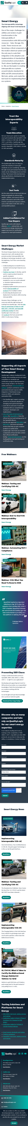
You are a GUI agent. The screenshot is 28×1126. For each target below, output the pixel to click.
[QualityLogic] (8, 2)
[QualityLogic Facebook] (19, 1054)
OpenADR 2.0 (14, 416)
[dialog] (14, 1117)
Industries (8, 106)
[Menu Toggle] (20, 2)
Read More (6, 854)
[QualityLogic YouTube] (25, 1054)
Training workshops (9, 1034)
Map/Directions (6, 1067)
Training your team (9, 272)
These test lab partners (15, 437)
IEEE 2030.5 (20, 422)
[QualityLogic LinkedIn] (22, 1054)
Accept (14, 1123)
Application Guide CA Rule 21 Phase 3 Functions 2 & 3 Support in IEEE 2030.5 (14, 1020)
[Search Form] (23, 2)
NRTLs (9, 226)
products (6, 315)
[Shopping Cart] (26, 2)
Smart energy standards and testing (14, 1032)
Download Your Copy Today (11, 701)
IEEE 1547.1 (6, 424)
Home (3, 106)
